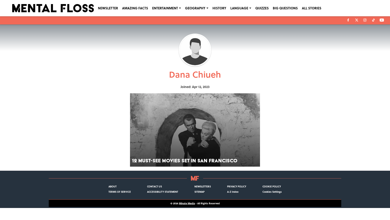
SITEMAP (199, 191)
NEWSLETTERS (202, 186)
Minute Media (187, 203)
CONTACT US (154, 186)
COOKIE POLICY (271, 186)
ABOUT (112, 186)
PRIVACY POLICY (236, 186)
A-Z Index (232, 191)
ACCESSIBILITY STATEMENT (162, 191)
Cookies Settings (272, 191)
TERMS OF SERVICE (119, 191)
